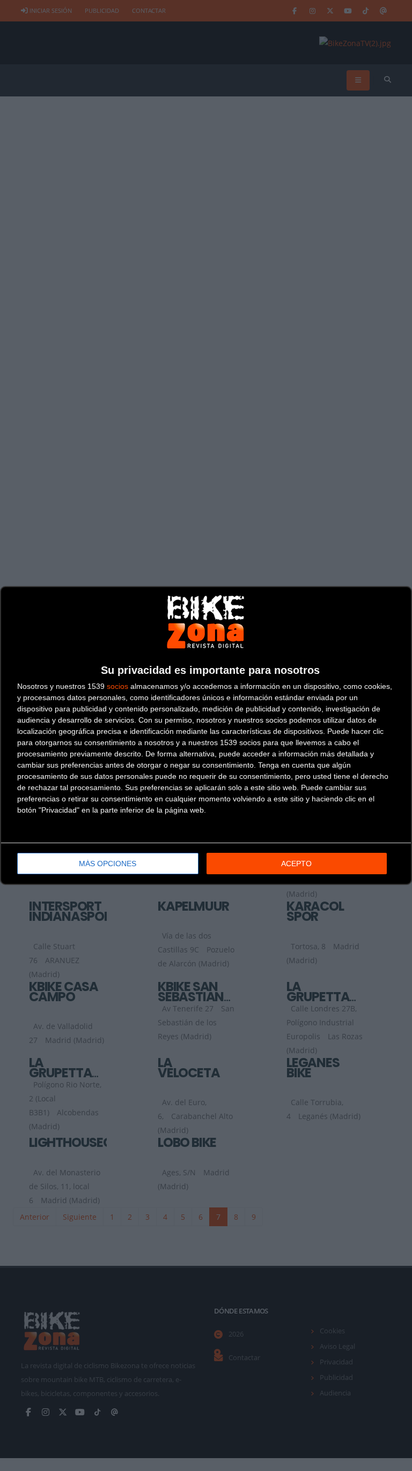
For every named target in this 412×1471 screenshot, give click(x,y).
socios (117, 686)
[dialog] (206, 735)
